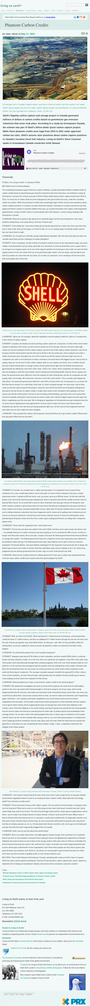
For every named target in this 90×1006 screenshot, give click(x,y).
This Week (10, 10)
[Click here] (19, 921)
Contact (11, 994)
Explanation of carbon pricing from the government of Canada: (24, 882)
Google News (50, 17)
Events (53, 10)
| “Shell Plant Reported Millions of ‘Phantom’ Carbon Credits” (29, 876)
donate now (41, 934)
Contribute (24, 965)
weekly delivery (27, 941)
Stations (46, 10)
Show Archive (20, 10)
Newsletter (75, 10)
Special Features (31, 10)
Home (3, 10)
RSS (17, 994)
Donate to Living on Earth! (13, 928)
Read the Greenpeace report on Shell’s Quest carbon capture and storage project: (30, 873)
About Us (60, 10)
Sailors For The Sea (18, 948)
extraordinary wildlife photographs (49, 968)
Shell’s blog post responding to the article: (23, 879)
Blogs (40, 10)
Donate (67, 10)
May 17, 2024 (28, 34)
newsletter (79, 941)
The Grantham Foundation (12, 958)
